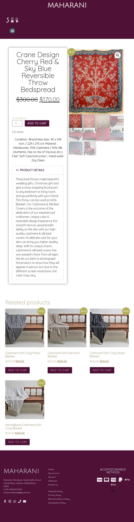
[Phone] (7, 21)
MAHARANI (67, 5)
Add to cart (37, 123)
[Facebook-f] (7, 18)
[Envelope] (12, 21)
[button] (12, 31)
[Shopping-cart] (17, 21)
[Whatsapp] (17, 18)
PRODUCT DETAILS (32, 170)
